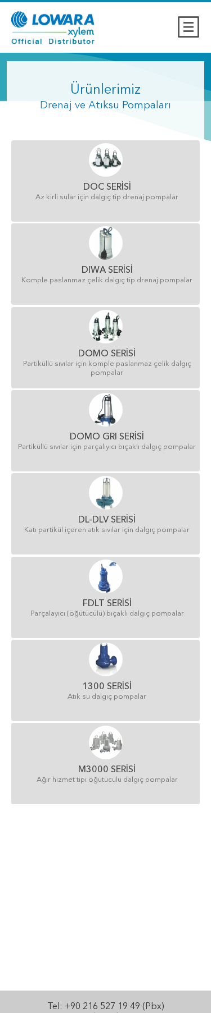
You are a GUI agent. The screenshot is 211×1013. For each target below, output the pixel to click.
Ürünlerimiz (105, 90)
